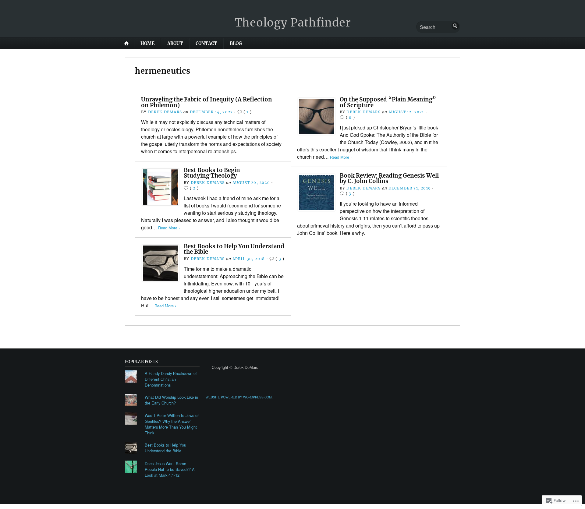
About (175, 43)
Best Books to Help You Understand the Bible (234, 249)
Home (147, 43)
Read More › (341, 157)
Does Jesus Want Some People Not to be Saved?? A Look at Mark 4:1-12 (170, 469)
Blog (236, 43)
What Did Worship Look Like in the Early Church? (171, 400)
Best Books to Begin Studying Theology (212, 173)
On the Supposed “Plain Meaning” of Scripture (388, 102)
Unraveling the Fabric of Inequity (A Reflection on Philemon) (206, 102)
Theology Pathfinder (293, 23)
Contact (206, 43)
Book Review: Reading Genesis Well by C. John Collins (389, 178)
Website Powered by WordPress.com (239, 397)
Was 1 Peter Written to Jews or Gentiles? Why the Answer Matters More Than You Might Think (172, 424)
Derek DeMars (165, 112)
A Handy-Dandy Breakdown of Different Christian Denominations (171, 379)
